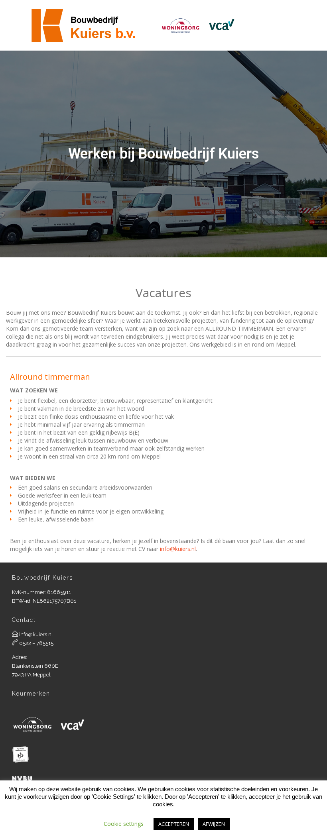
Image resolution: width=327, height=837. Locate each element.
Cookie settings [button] (124, 823)
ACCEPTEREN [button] (173, 823)
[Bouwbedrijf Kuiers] (134, 25)
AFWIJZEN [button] (214, 823)
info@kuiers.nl (178, 549)
